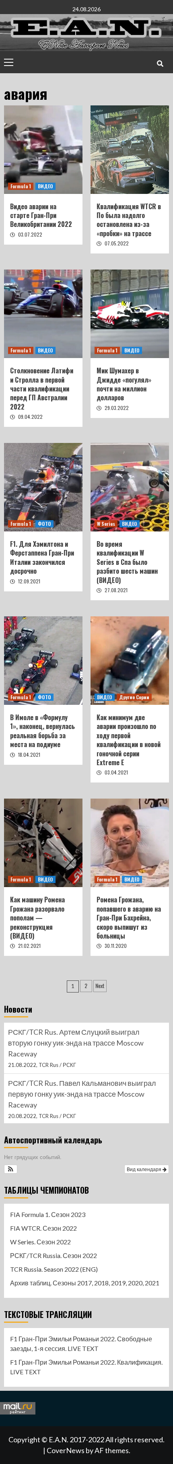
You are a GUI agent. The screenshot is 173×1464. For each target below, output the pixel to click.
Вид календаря (145, 1168)
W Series (106, 523)
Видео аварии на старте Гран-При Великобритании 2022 (41, 215)
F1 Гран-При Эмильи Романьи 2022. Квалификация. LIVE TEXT (86, 1366)
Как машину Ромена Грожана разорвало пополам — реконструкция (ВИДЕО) (37, 918)
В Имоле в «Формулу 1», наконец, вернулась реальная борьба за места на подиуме (42, 730)
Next (100, 985)
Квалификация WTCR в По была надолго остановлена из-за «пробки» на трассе (129, 220)
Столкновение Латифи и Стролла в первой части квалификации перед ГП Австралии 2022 (41, 389)
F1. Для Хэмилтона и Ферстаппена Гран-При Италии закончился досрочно (42, 557)
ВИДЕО (45, 186)
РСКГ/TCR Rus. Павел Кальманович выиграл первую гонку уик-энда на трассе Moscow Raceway (82, 1042)
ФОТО (44, 523)
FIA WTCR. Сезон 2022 (43, 1228)
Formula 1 (20, 186)
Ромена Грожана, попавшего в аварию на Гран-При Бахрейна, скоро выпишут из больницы (129, 918)
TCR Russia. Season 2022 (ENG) (54, 1269)
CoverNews (65, 1450)
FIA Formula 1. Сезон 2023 (47, 1214)
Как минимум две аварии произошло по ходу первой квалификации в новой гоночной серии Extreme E (129, 739)
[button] (10, 1169)
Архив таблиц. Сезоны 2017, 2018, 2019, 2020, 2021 (84, 1283)
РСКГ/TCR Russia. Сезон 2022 (53, 1255)
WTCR (46, 1105)
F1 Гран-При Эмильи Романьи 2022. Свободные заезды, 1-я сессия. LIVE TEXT (81, 1343)
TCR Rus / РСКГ (57, 1065)
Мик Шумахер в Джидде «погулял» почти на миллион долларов (124, 384)
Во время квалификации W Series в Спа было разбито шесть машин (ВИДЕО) (127, 562)
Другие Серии (134, 697)
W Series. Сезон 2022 (40, 1242)
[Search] (160, 63)
